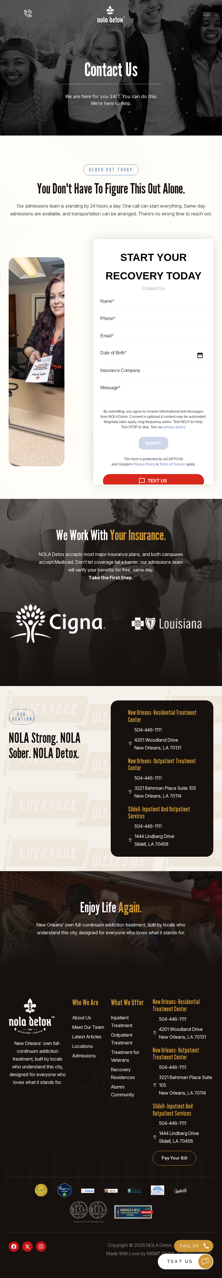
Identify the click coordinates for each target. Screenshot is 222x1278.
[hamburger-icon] (206, 14)
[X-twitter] (27, 1246)
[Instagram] (41, 1246)
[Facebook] (14, 1246)
